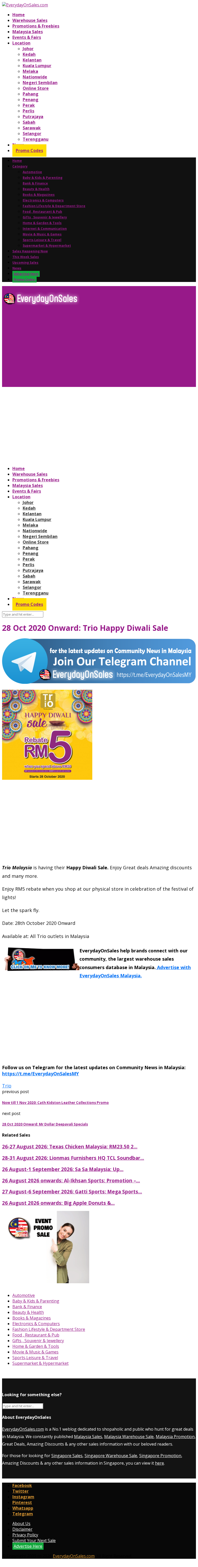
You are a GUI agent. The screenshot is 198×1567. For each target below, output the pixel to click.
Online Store (36, 88)
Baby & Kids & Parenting (42, 177)
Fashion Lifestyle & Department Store (54, 206)
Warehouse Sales (29, 20)
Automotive (32, 172)
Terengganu (35, 139)
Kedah (29, 54)
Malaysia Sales (27, 31)
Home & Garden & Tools (42, 223)
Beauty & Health (36, 189)
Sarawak (32, 128)
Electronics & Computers (43, 200)
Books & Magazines (39, 194)
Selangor (32, 133)
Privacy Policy (25, 1535)
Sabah (29, 122)
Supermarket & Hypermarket (47, 245)
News (16, 268)
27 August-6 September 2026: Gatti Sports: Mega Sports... (72, 1191)
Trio (6, 1086)
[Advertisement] (99, 348)
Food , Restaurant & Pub (42, 211)
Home (18, 14)
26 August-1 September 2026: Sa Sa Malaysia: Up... (62, 1169)
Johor (28, 48)
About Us (21, 1523)
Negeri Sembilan (40, 82)
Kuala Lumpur (37, 65)
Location (21, 43)
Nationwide (35, 77)
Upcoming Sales (25, 262)
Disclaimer (22, 1529)
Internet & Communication (45, 228)
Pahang (30, 94)
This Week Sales (25, 257)
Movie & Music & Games (42, 234)
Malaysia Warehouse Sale (129, 1436)
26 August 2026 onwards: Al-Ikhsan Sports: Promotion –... (71, 1180)
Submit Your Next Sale (34, 1540)
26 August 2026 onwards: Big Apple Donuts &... (58, 1203)
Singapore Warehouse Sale (111, 1455)
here (159, 1463)
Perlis (28, 111)
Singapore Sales (66, 1455)
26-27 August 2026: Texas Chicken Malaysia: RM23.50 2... (69, 1146)
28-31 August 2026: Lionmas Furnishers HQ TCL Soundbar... (73, 1158)
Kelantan (32, 60)
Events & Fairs (26, 37)
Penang (30, 99)
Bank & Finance (35, 183)
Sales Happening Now (30, 251)
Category (20, 166)
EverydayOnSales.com (23, 1429)
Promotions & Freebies (35, 26)
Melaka (30, 71)
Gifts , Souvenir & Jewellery (45, 217)
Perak (29, 105)
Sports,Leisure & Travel (42, 240)
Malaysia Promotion (175, 1436)
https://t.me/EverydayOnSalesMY (40, 1073)
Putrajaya (33, 116)
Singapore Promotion (160, 1455)
